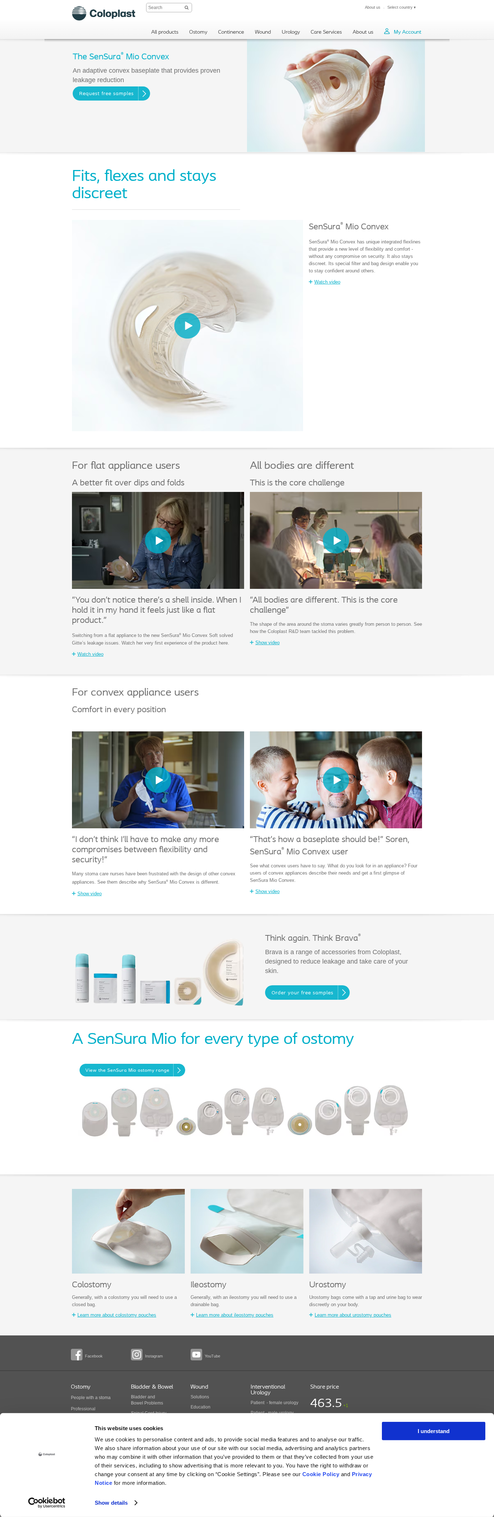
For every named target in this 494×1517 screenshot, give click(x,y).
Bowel (137, 1403)
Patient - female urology (274, 1402)
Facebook (94, 1356)
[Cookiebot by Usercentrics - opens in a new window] (46, 1502)
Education (200, 1407)
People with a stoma (91, 1397)
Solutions (200, 1396)
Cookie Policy (321, 1474)
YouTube (212, 1356)
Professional (83, 1408)
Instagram (154, 1356)
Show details (111, 1503)
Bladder (138, 1396)
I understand (434, 1431)
